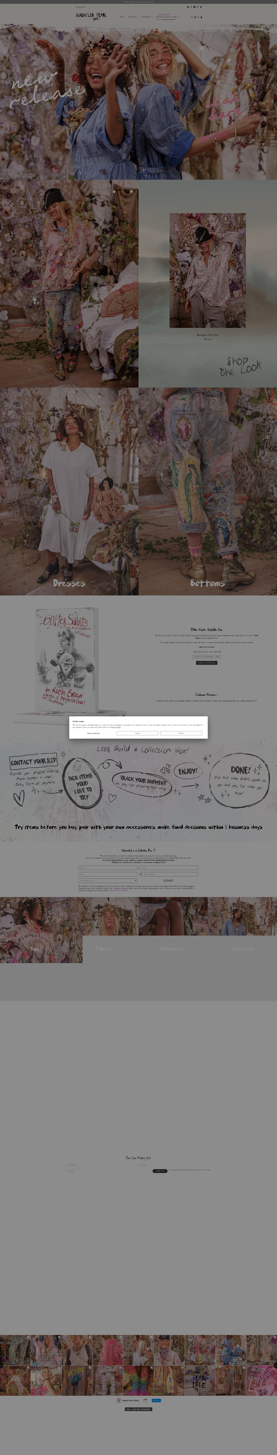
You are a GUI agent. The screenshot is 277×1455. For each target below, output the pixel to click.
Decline (181, 733)
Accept (137, 733)
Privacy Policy (116, 727)
